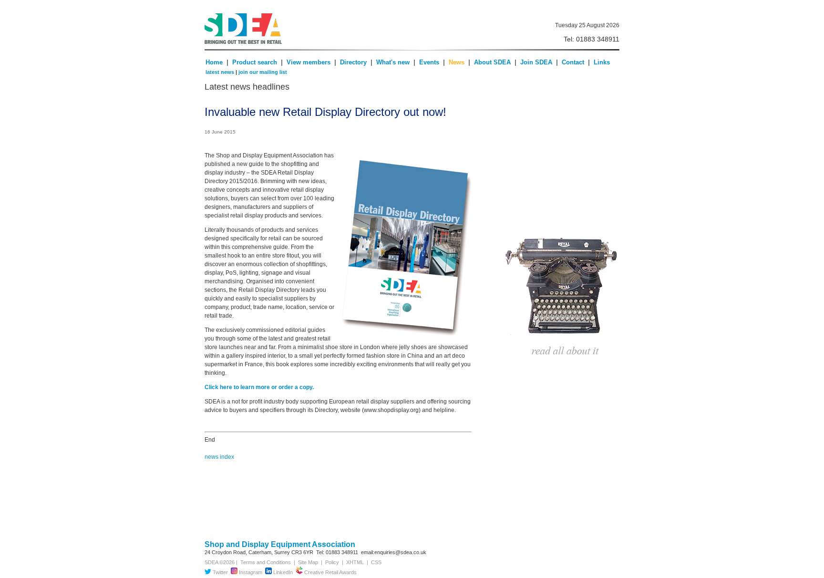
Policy (332, 562)
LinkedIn (282, 572)
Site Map (308, 562)
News (456, 62)
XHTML (355, 562)
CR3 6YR (302, 552)
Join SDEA (537, 62)
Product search (254, 62)
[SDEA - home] (347, 28)
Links (602, 62)
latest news (220, 72)
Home (214, 62)
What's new (393, 62)
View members (308, 62)
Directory (354, 62)
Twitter (219, 572)
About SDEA (492, 62)
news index (219, 457)
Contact (573, 62)
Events (429, 62)
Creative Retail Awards (330, 572)
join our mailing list (262, 72)
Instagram (249, 572)
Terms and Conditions (264, 562)
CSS (376, 562)
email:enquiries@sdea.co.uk (393, 552)
